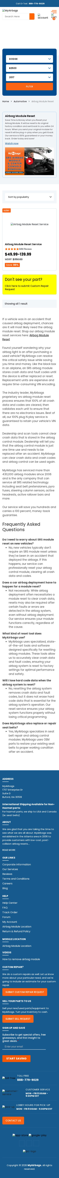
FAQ (5, 907)
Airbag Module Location (16, 926)
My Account (9, 922)
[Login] (43, 16)
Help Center (9, 903)
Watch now (11, 143)
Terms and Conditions (15, 879)
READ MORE (8, 850)
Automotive (20, 101)
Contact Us (13, 1120)
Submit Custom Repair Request (25, 992)
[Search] (31, 16)
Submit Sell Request (18, 1018)
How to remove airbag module (21, 959)
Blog (5, 888)
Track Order (10, 912)
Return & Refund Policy (16, 931)
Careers (7, 883)
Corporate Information (16, 864)
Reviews (7, 874)
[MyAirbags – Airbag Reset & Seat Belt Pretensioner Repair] (10, 10)
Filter (29, 86)
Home (5, 101)
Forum (6, 917)
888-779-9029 (37, 3)
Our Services (10, 869)
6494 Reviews (25, 249)
